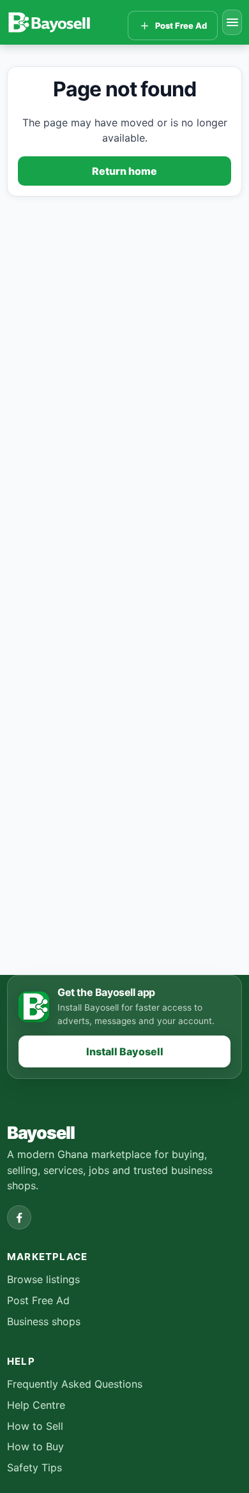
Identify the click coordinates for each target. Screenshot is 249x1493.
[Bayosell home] (65, 22)
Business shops (43, 1321)
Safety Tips (34, 1467)
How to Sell (35, 1426)
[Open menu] (232, 22)
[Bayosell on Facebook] (19, 1217)
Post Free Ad (38, 1300)
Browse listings (43, 1279)
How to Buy (35, 1446)
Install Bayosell (124, 1051)
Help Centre (36, 1405)
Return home (124, 171)
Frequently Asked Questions (74, 1384)
